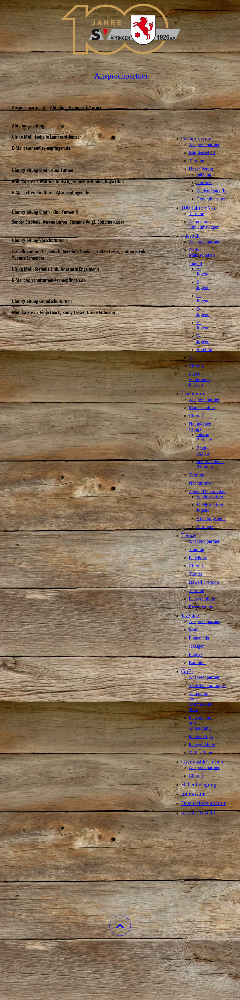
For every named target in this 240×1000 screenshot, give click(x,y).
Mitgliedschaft (202, 152)
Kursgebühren (202, 744)
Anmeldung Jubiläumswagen (204, 224)
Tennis (188, 535)
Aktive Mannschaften (202, 252)
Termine (196, 160)
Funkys (196, 654)
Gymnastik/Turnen (202, 761)
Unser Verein (201, 168)
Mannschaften (202, 407)
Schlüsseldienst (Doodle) (210, 464)
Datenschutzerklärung (205, 803)
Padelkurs (198, 557)
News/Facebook (204, 582)
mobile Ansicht (198, 812)
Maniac (196, 629)
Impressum (193, 794)
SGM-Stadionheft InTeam (199, 379)
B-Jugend (203, 285)
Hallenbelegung (199, 784)
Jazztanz (190, 616)
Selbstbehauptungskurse (211, 685)
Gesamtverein (196, 138)
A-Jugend (203, 271)
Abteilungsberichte (213, 518)
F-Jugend (203, 339)
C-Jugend (203, 298)
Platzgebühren (202, 598)
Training (196, 549)
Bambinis (197, 662)
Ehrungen (205, 526)
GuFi (187, 671)
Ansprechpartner (204, 144)
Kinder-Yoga (201, 736)
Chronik (204, 182)
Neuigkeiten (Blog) (200, 426)
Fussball (190, 236)
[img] (120, 29)
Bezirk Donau (202, 450)
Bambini (204, 349)
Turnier (195, 574)
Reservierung (201, 606)
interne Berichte (204, 437)
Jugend (195, 263)
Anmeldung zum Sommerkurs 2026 (200, 701)
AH (192, 357)
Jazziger (196, 646)
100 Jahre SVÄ (198, 208)
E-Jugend (203, 325)
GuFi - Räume (202, 752)
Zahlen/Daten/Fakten (215, 190)
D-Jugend (203, 312)
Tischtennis (193, 393)
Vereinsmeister (209, 496)
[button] (120, 926)
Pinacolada (199, 637)
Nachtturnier (200, 483)
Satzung (203, 174)
